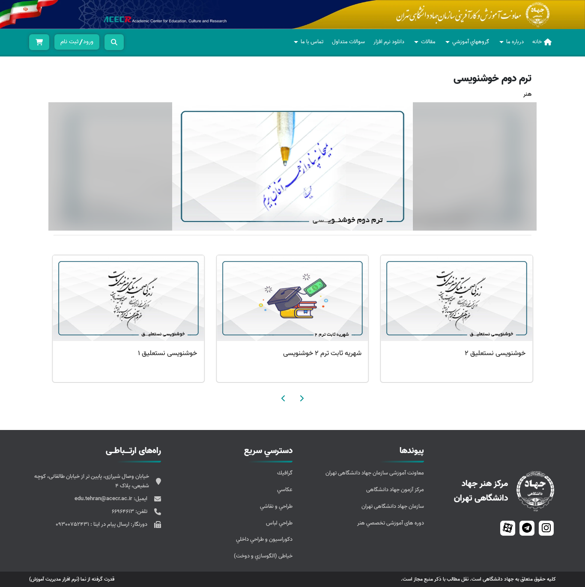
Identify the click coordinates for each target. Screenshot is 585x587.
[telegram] (527, 528)
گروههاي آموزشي (470, 41)
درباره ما (515, 41)
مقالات (428, 41)
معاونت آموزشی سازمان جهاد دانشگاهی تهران (374, 472)
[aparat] (508, 528)
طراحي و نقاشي (276, 506)
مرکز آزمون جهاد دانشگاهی (395, 489)
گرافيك (284, 472)
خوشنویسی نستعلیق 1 (167, 353)
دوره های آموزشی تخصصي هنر (390, 523)
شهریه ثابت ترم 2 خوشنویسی (322, 353)
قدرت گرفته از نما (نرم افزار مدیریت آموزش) (71, 579)
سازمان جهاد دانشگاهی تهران (392, 506)
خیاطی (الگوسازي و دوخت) (263, 555)
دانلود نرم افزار (388, 41)
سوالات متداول (348, 41)
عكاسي (284, 489)
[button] (301, 398)
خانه (537, 41)
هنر (527, 94)
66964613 (123, 511)
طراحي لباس (279, 523)
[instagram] (546, 528)
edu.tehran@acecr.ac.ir (104, 498)
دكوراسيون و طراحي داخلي (264, 539)
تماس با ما (312, 41)
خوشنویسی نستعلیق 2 (495, 353)
